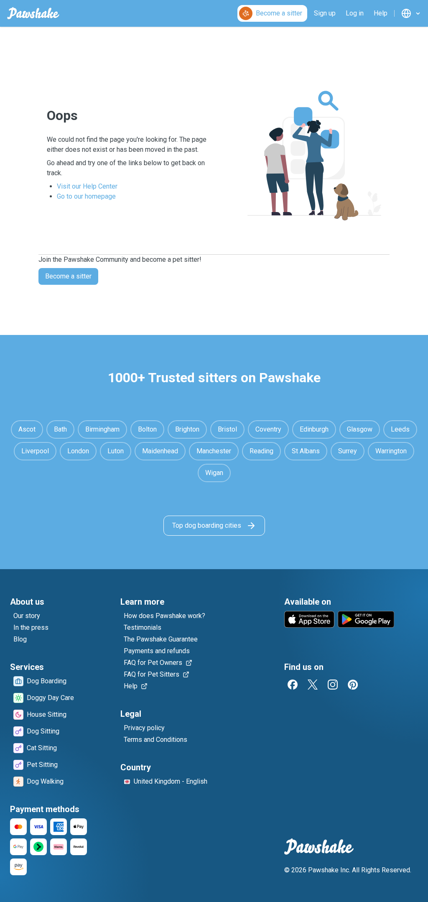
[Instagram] (332, 684)
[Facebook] (292, 684)
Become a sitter (68, 276)
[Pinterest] (352, 684)
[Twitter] (312, 684)
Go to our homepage (86, 196)
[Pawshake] (33, 13)
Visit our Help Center (87, 186)
